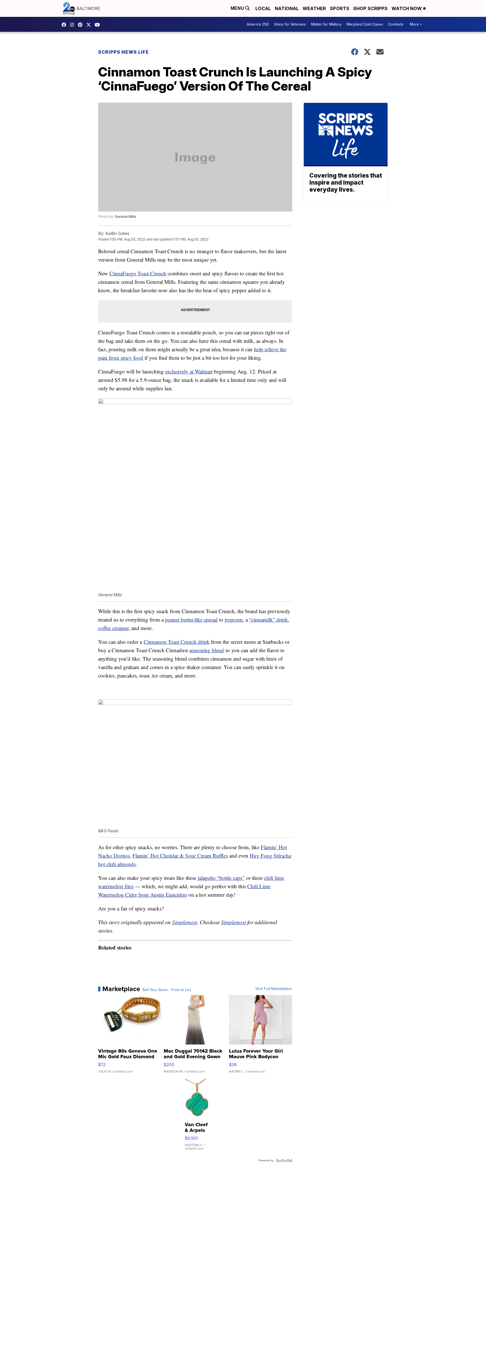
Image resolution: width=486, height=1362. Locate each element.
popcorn (234, 619)
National (287, 8)
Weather (314, 8)
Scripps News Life (123, 52)
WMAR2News (81, 24)
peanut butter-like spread (191, 619)
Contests (396, 24)
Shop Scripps (370, 8)
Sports (339, 8)
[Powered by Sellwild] (284, 1160)
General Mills (125, 216)
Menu (238, 8)
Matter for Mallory (326, 24)
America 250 (258, 24)
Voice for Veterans (290, 24)
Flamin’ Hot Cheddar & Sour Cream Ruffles (180, 855)
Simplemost (184, 922)
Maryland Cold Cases (364, 24)
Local (263, 8)
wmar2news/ (65, 24)
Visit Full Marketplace (273, 989)
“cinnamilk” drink (268, 619)
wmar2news (73, 24)
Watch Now (407, 8)
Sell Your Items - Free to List (166, 990)
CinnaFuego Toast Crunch (137, 273)
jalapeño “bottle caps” (221, 877)
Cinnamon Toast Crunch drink (177, 641)
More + (416, 24)
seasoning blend (206, 650)
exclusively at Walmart (189, 371)
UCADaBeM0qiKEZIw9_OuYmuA (99, 24)
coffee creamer (113, 627)
